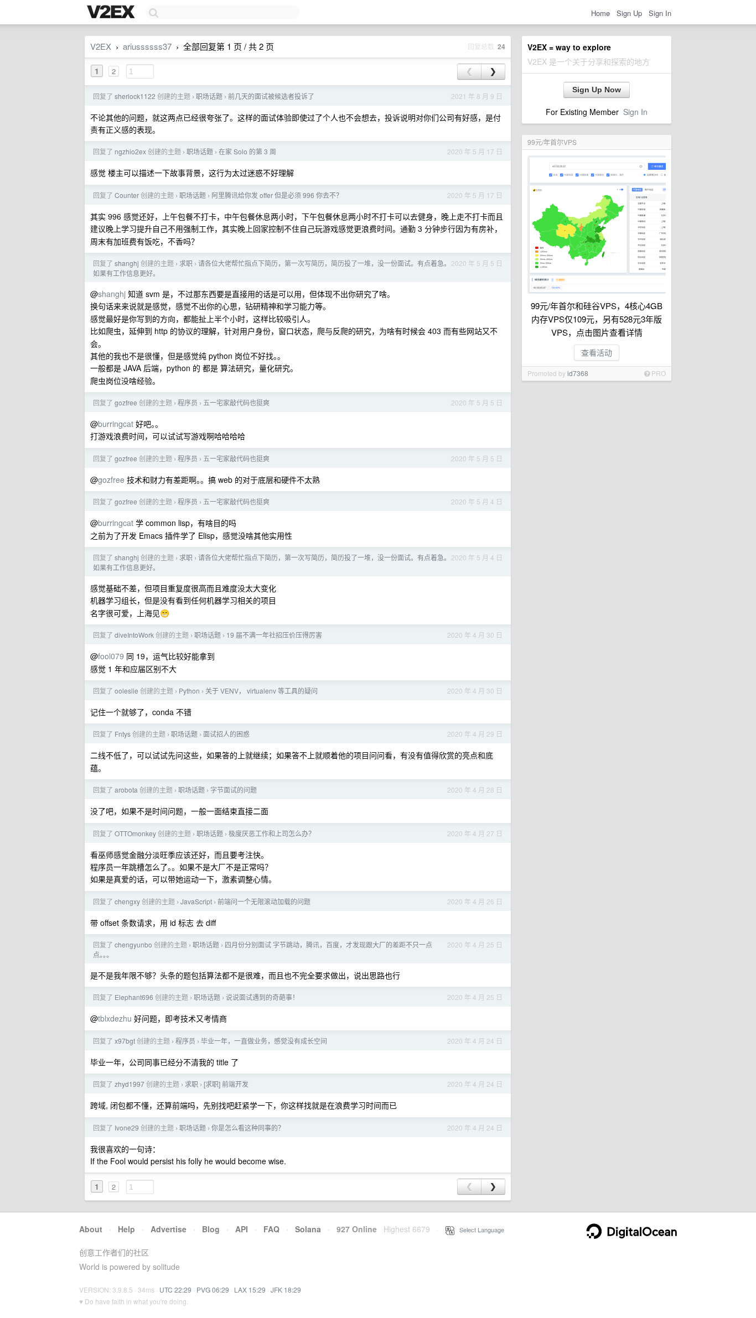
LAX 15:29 (250, 1289)
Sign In (660, 13)
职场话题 (209, 96)
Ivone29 (127, 1127)
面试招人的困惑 (226, 733)
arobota (126, 789)
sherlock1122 (135, 96)
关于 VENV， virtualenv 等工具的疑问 (261, 690)
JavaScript (196, 901)
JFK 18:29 (286, 1289)
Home (600, 13)
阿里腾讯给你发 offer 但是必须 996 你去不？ (277, 195)
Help (126, 1228)
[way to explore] (112, 12)
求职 (186, 263)
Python (189, 690)
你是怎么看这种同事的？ (247, 1127)
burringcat (115, 423)
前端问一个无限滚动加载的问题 (264, 901)
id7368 (577, 373)
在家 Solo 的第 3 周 (247, 151)
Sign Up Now (596, 89)
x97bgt (125, 1040)
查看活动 (596, 352)
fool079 (111, 655)
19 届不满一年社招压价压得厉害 (274, 634)
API (241, 1228)
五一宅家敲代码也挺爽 (236, 402)
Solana (308, 1228)
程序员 (188, 402)
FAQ (271, 1228)
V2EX (100, 46)
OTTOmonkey (135, 833)
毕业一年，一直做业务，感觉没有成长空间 (264, 1040)
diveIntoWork (134, 634)
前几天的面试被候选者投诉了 (271, 96)
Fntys (123, 733)
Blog (211, 1228)
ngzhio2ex (130, 151)
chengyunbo (133, 944)
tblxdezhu (115, 1018)
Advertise (169, 1228)
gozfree (126, 402)
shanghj (127, 263)
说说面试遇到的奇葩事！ (262, 997)
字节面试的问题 (233, 789)
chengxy (127, 901)
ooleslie (126, 690)
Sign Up (629, 13)
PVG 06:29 (212, 1289)
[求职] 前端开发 (226, 1083)
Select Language (479, 1229)
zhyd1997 (129, 1083)
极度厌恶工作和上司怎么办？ (272, 833)
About (90, 1228)
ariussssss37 (147, 46)
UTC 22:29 (175, 1289)
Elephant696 (134, 997)
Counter (127, 195)
